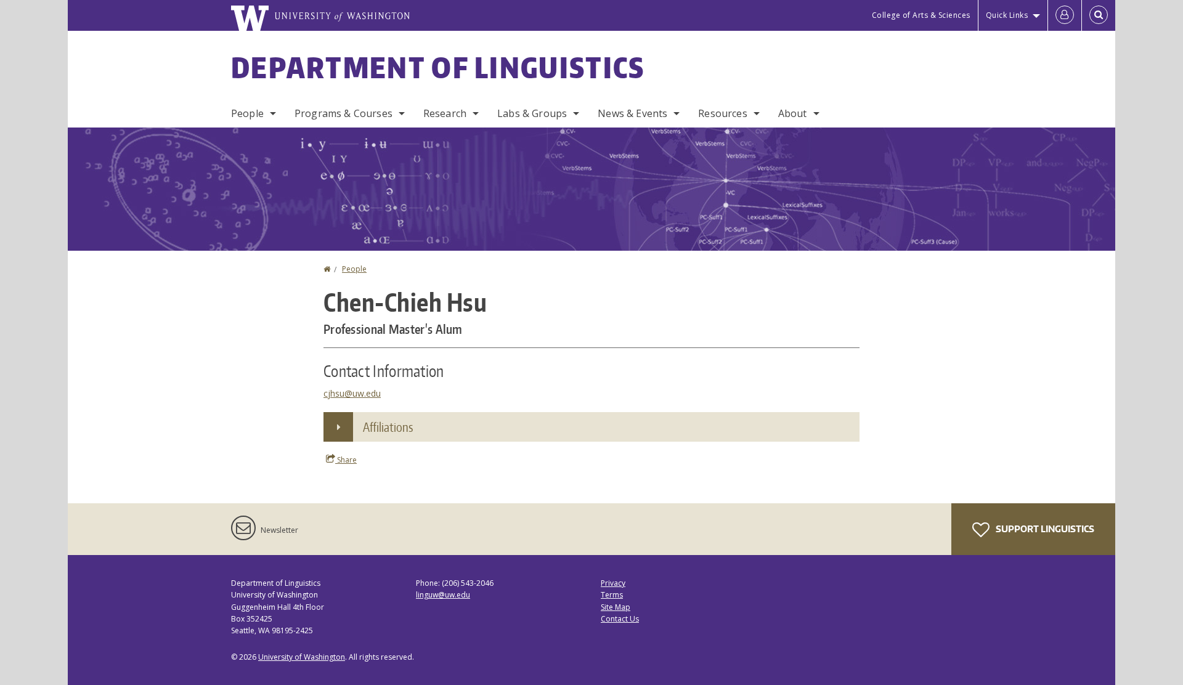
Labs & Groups (532, 113)
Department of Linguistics (438, 67)
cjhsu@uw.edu (352, 393)
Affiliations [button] (388, 427)
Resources (722, 113)
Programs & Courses (343, 113)
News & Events (632, 113)
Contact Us (620, 619)
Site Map (615, 607)
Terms (612, 595)
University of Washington (301, 657)
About (792, 113)
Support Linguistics (1044, 529)
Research (444, 113)
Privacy (613, 583)
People (247, 113)
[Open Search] (1098, 15)
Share (346, 460)
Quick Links (1007, 15)
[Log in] (1064, 15)
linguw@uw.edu (443, 595)
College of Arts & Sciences (921, 15)
